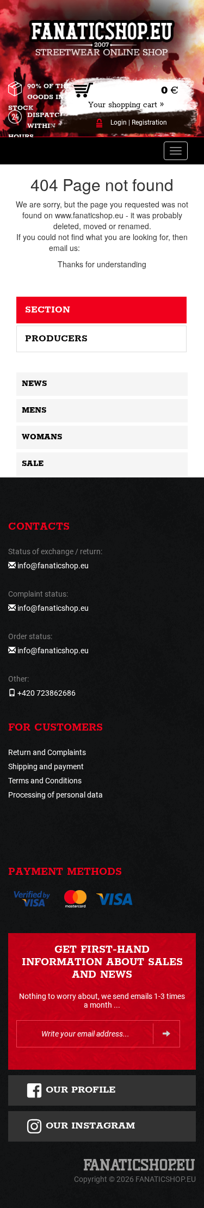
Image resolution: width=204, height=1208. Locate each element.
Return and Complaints (47, 752)
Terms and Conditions (45, 780)
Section (47, 310)
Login (118, 122)
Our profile (79, 1090)
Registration (149, 122)
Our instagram (88, 1126)
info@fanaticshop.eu (117, 247)
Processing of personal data (55, 794)
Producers (56, 339)
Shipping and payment (46, 766)
